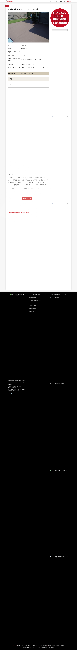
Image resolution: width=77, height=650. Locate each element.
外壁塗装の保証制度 (34, 303)
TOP (15, 645)
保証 (64, 1)
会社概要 (18, 645)
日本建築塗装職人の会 (12, 382)
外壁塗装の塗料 (33, 297)
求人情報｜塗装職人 (55, 645)
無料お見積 (32, 311)
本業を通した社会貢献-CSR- (26, 645)
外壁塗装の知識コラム (43, 645)
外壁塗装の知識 (33, 308)
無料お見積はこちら (27, 198)
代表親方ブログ (35, 645)
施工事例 (60, 1)
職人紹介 (55, 1)
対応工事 (51, 1)
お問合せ (62, 645)
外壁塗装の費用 (33, 305)
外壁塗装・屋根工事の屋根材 (35, 300)
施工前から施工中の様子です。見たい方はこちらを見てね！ (20, 73)
